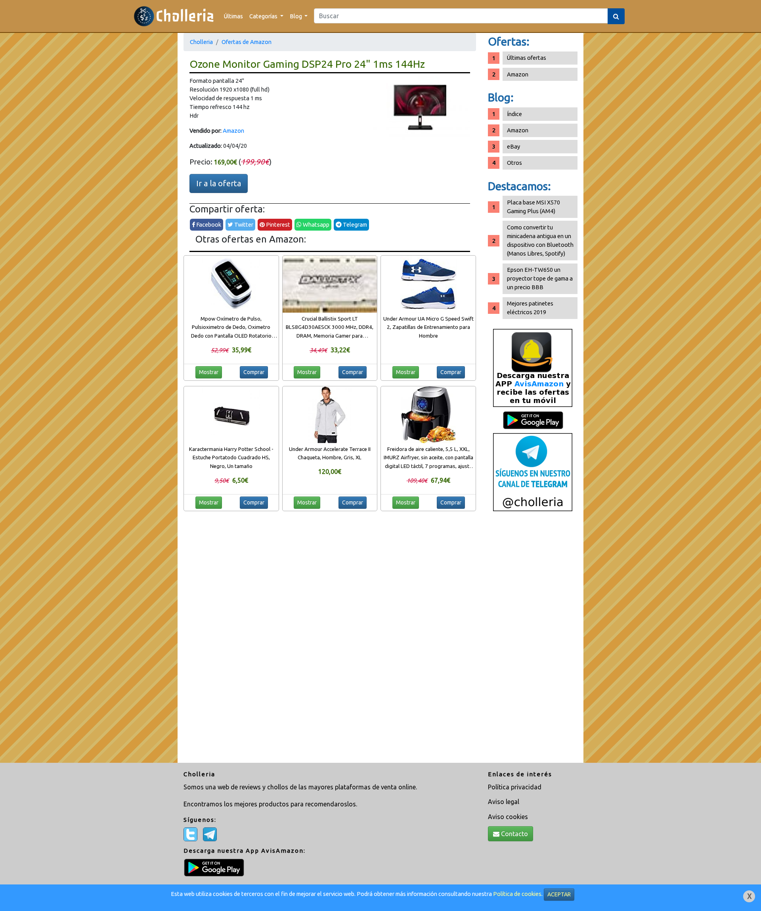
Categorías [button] (264, 16)
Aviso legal (503, 801)
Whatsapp (315, 224)
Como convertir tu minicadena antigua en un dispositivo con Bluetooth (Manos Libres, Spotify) (540, 240)
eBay (513, 146)
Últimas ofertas (526, 57)
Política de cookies (517, 893)
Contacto (513, 833)
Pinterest (277, 224)
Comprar (253, 372)
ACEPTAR (559, 894)
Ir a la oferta (218, 183)
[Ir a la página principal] (173, 16)
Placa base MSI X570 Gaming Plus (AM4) (533, 206)
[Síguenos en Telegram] (532, 471)
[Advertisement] (532, 640)
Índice (514, 114)
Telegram (354, 224)
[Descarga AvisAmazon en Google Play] (532, 367)
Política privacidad (514, 787)
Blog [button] (296, 16)
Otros (514, 162)
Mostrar (208, 372)
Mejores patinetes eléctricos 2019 (530, 307)
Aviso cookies (508, 816)
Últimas (233, 16)
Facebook (208, 224)
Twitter (243, 224)
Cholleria (201, 41)
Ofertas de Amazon (247, 41)
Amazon (233, 130)
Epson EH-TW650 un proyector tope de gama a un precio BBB (540, 278)
